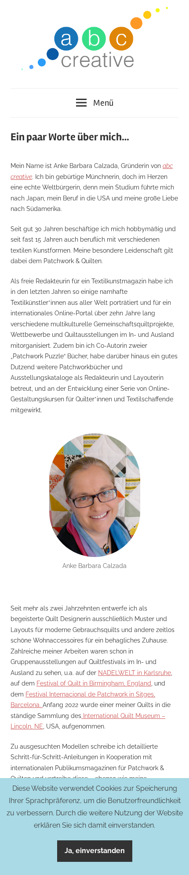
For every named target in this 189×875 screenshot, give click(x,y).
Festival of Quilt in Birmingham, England (93, 683)
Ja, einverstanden (95, 850)
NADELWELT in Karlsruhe (134, 672)
